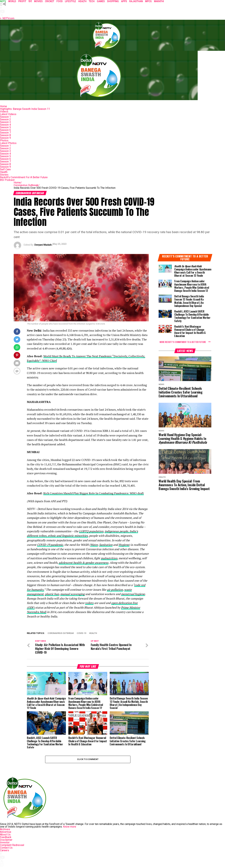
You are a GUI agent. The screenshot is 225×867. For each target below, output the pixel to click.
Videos (4, 111)
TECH (92, 1)
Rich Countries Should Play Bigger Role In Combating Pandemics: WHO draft (93, 493)
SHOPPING (113, 1)
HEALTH (82, 1)
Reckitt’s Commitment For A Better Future (24, 177)
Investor (5, 842)
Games (101, 1)
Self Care (5, 169)
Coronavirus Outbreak (27, 185)
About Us (5, 834)
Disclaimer (6, 839)
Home (3, 106)
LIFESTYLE (70, 1)
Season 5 (5, 127)
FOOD (59, 1)
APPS (124, 1)
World (12, 1)
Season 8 (5, 135)
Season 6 (5, 130)
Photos (4, 140)
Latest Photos (8, 143)
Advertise (5, 831)
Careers (4, 850)
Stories (4, 174)
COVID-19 (81, 633)
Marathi (159, 1)
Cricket (49, 1)
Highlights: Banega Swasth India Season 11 (25, 108)
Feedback (5, 837)
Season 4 (5, 124)
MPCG (148, 1)
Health (3, 172)
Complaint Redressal (12, 845)
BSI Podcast (7, 179)
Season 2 (5, 119)
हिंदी (30, 1)
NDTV (3, 1)
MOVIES (38, 1)
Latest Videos (8, 114)
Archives (5, 829)
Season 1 (5, 116)
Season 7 (5, 132)
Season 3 (5, 122)
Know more (69, 826)
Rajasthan (136, 1)
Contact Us (6, 847)
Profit (22, 1)
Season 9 (5, 137)
